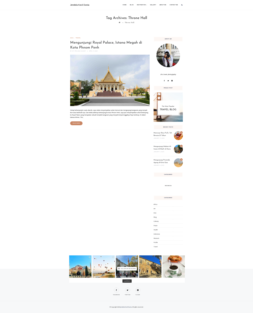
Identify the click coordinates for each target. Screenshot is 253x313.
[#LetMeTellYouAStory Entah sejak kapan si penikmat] (173, 266)
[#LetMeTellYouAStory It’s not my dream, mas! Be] (104, 266)
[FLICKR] (137, 289)
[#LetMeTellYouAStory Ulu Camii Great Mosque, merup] (150, 266)
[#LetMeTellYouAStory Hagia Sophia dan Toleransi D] (80, 266)
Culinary (156, 221)
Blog (132, 5)
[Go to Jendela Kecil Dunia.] (119, 22)
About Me (162, 5)
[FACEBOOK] (116, 289)
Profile (156, 242)
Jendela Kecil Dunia (79, 5)
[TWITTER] (127, 289)
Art (154, 209)
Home (124, 5)
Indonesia (157, 234)
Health (156, 230)
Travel (78, 38)
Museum (156, 238)
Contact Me (174, 5)
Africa (155, 204)
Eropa (155, 225)
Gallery (153, 5)
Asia (72, 38)
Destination (141, 5)
